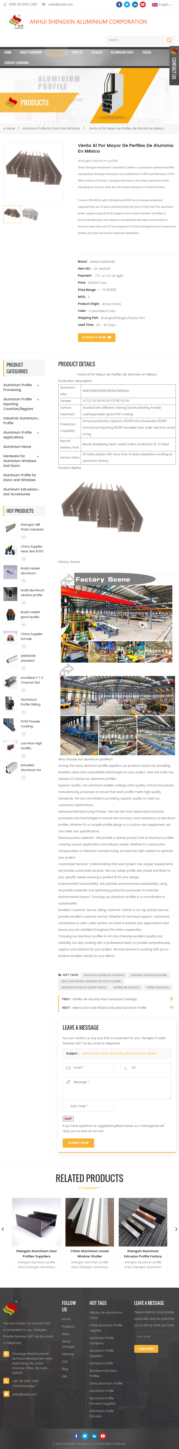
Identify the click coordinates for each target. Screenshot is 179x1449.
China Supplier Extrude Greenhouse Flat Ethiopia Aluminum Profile (32, 636)
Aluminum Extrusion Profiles (103, 1374)
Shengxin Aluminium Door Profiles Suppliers (36, 1254)
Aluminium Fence (122, 52)
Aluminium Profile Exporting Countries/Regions (18, 404)
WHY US (77, 52)
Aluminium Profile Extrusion (102, 1414)
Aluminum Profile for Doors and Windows (51, 128)
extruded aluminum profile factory (84, 987)
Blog (65, 1369)
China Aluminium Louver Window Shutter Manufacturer (90, 1254)
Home (7, 52)
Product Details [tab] (76, 364)
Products (57, 52)
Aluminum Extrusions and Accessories (20, 492)
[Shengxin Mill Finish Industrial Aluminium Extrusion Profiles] (10, 528)
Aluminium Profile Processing (17, 387)
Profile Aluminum (158, 987)
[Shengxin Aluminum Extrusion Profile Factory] (143, 1222)
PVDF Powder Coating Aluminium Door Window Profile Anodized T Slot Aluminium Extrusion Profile (33, 724)
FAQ (64, 1362)
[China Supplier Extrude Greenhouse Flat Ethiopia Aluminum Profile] (10, 637)
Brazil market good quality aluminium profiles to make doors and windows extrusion (33, 615)
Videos (146, 52)
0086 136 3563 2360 (23, 4)
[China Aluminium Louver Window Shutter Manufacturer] (89, 1222)
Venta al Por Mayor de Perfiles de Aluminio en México (119, 1053)
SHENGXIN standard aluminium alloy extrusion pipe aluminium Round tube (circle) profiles (33, 658)
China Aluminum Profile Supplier (106, 1328)
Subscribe (146, 1349)
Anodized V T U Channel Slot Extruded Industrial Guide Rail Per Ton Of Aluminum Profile (32, 680)
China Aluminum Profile (106, 1383)
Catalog (96, 52)
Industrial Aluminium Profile (20, 421)
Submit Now (78, 1142)
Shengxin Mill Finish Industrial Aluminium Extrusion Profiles (32, 527)
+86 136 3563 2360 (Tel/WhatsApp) (25, 1384)
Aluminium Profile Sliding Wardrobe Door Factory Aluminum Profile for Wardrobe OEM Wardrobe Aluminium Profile (32, 702)
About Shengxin (68, 1344)
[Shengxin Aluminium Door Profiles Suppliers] (36, 1222)
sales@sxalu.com (60, 4)
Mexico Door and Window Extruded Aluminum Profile (109, 1008)
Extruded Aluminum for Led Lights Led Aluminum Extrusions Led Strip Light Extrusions (31, 768)
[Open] (174, 65)
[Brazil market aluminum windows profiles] (10, 572)
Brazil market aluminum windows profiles (30, 571)
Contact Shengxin (16, 62)
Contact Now (94, 337)
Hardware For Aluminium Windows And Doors (19, 461)
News (66, 1334)
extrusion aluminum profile (149, 975)
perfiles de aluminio (126, 987)
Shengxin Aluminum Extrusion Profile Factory (143, 1254)
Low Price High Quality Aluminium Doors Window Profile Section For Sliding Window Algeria (32, 746)
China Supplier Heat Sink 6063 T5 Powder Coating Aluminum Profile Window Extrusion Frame (33, 549)
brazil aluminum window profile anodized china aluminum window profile (33, 593)
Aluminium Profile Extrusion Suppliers (103, 1401)
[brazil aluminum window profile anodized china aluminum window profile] (10, 594)
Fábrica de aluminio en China (106, 1315)
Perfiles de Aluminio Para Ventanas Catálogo (105, 999)
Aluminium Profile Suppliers (102, 1353)
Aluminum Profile (101, 1363)
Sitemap (68, 1354)
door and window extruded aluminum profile (91, 981)
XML (64, 1376)
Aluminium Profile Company (102, 1341)
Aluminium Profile (102, 1391)
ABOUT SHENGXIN (30, 52)
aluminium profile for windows (104, 975)
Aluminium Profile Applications (17, 435)
